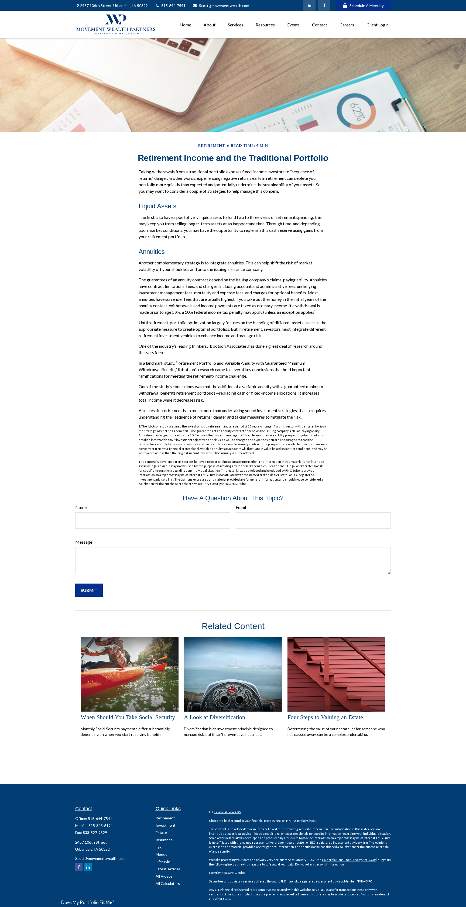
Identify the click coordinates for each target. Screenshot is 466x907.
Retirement (165, 818)
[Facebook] (324, 5)
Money (161, 854)
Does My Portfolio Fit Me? (87, 902)
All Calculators (168, 883)
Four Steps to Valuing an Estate (325, 717)
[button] (185, 24)
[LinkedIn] (309, 5)
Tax (159, 847)
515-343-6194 (100, 825)
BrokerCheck (306, 820)
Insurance (164, 839)
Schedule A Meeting (367, 5)
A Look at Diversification (214, 717)
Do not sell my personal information (319, 864)
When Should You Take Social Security (128, 717)
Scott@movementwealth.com (224, 5)
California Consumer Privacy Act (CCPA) (349, 859)
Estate (161, 832)
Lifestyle (163, 861)
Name (81, 507)
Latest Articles (168, 869)
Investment (166, 825)
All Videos (164, 876)
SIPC (369, 881)
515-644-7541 (173, 5)
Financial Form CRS (227, 812)
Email (241, 507)
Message (83, 541)
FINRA (361, 881)
